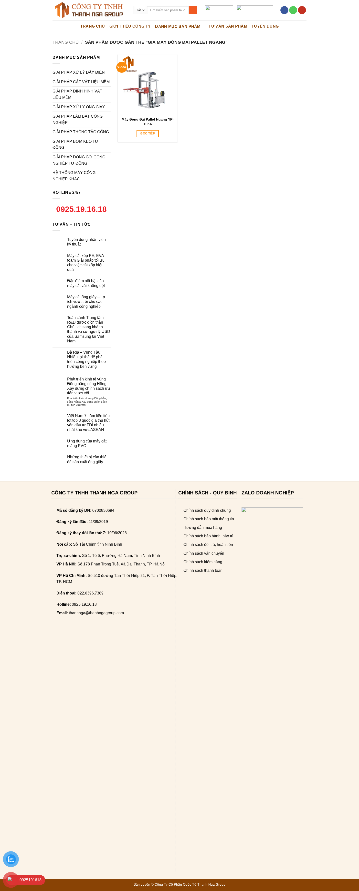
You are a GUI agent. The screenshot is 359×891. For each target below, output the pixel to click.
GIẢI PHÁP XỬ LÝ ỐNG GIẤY (79, 107)
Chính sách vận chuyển (203, 553)
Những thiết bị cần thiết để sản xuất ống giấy (87, 459)
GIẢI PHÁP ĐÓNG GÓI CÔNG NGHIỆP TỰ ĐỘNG (79, 160)
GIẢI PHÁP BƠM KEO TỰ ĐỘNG (75, 144)
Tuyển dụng (265, 26)
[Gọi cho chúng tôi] (293, 10)
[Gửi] (193, 10)
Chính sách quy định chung (207, 510)
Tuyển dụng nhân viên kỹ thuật (86, 241)
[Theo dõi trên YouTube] (302, 10)
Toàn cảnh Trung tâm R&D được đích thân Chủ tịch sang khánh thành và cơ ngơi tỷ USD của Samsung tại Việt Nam (88, 329)
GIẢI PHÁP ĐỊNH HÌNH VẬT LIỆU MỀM (77, 94)
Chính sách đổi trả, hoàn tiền (208, 545)
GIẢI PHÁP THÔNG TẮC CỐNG (81, 132)
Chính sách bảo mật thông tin (208, 519)
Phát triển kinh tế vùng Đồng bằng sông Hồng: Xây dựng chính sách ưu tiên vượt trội (88, 386)
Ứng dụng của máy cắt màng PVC (86, 443)
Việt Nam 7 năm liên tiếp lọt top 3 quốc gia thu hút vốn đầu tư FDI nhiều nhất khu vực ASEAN (88, 423)
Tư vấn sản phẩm (228, 26)
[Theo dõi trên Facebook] (284, 10)
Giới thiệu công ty (130, 26)
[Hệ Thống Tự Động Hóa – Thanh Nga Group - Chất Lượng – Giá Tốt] (89, 10)
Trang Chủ (92, 26)
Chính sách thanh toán (202, 570)
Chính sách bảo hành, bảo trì (208, 536)
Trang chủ (66, 42)
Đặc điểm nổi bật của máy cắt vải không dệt (86, 283)
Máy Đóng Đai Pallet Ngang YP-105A (148, 121)
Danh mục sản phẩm (177, 26)
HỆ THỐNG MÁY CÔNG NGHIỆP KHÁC (74, 176)
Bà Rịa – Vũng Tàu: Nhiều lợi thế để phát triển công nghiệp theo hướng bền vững (86, 359)
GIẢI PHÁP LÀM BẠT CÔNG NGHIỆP (78, 119)
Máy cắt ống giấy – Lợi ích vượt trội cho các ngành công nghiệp (86, 301)
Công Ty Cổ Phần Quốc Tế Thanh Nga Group (190, 884)
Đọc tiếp (147, 133)
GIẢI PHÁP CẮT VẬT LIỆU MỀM (81, 82)
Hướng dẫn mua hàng (202, 527)
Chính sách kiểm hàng (202, 562)
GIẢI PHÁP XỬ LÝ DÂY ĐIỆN (79, 72)
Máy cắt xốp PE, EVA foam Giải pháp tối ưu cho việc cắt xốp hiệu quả (86, 263)
